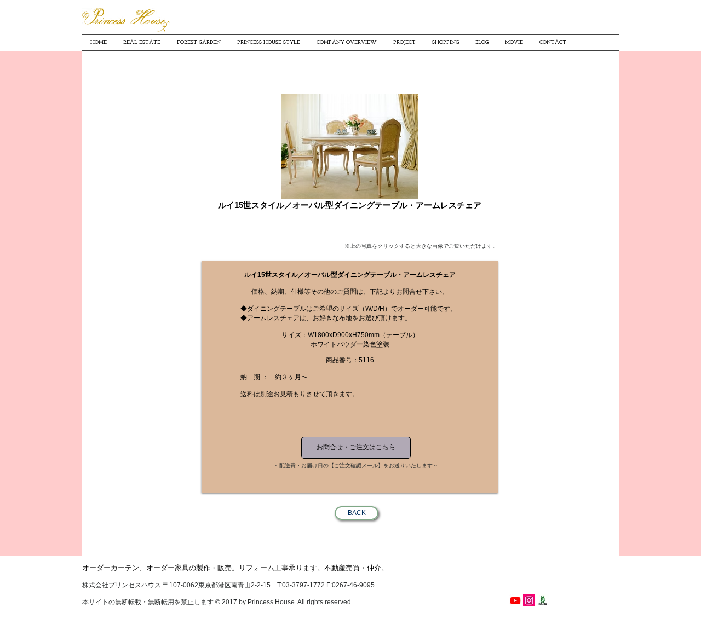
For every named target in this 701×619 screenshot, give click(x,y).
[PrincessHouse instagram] (529, 600)
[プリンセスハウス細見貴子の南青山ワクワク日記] (543, 600)
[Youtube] (515, 600)
